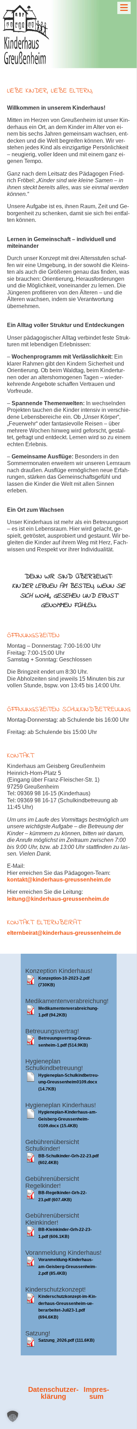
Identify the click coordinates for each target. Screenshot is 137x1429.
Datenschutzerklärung (53, 1393)
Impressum (96, 1393)
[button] (12, 1416)
